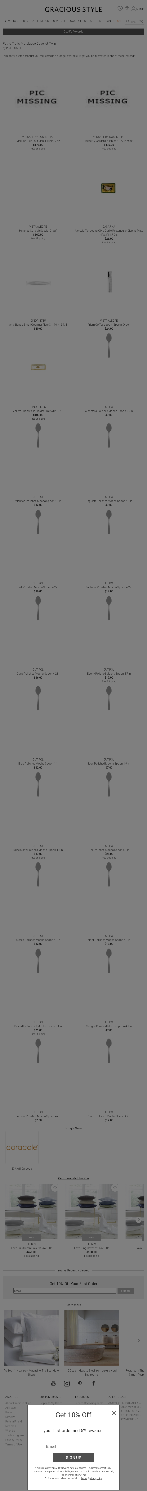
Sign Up (73, 1457)
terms (84, 1478)
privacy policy (95, 1478)
